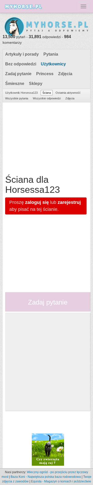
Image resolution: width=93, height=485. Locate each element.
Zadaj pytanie (18, 74)
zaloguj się (37, 202)
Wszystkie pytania (16, 98)
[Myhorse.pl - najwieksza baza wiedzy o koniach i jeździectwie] (46, 27)
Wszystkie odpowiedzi (47, 98)
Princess (44, 74)
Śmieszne (14, 83)
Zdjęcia (65, 74)
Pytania (50, 54)
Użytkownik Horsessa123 (21, 92)
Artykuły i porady (22, 54)
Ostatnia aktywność (68, 92)
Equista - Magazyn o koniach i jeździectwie (61, 481)
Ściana (46, 92)
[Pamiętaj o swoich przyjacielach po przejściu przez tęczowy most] (48, 449)
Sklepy (35, 83)
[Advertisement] (46, 137)
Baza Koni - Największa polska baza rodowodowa (46, 477)
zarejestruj (69, 202)
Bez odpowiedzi (20, 64)
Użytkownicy (53, 64)
